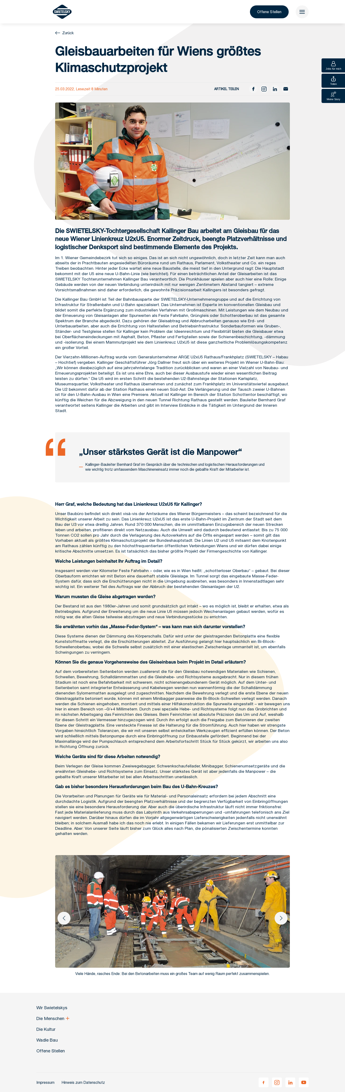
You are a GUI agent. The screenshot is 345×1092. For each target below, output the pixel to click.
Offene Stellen (269, 12)
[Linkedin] (290, 1082)
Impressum (45, 1082)
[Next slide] (281, 918)
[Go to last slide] (64, 918)
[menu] (302, 11)
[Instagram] (277, 1082)
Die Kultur (45, 1029)
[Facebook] (263, 1082)
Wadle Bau (47, 1040)
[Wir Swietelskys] (62, 12)
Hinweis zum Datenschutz (83, 1082)
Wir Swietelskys (51, 1007)
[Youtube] (304, 1082)
